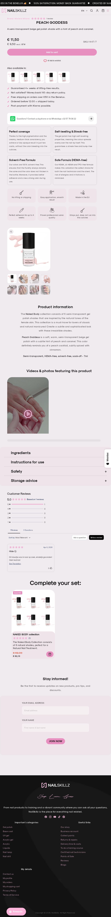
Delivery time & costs (71, 844)
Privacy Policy (9, 890)
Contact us (8, 874)
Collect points (67, 835)
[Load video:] (28, 414)
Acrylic (6, 844)
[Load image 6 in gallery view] (23, 290)
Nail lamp (7, 852)
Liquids (6, 848)
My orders (7, 882)
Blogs (63, 864)
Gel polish (8, 827)
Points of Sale (67, 856)
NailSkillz (55, 913)
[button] (91, 10)
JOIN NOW (55, 741)
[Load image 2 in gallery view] (23, 279)
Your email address (33, 703)
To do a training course (72, 848)
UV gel (6, 835)
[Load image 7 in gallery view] (34, 290)
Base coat (8, 831)
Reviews (65, 860)
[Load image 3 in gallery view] (34, 279)
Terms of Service (11, 895)
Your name (28, 720)
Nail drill (7, 856)
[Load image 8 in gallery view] (45, 290)
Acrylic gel (8, 839)
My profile (7, 878)
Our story (65, 827)
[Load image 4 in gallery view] (45, 279)
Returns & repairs (69, 839)
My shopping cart (11, 886)
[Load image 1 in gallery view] (12, 279)
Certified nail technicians (73, 852)
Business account (69, 831)
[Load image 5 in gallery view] (12, 290)
